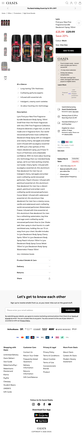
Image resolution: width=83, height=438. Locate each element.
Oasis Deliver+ (9, 358)
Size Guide (7, 362)
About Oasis (68, 352)
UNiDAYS (7, 388)
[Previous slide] (7, 8)
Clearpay (7, 381)
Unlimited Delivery (10, 355)
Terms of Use (48, 362)
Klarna (6, 374)
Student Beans (9, 385)
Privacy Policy (48, 352)
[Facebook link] (44, 404)
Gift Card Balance (30, 377)
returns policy (68, 134)
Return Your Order (30, 355)
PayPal (6, 378)
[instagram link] (33, 404)
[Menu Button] (3, 3)
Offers (10, 13)
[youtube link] (49, 404)
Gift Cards (7, 392)
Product (46, 372)
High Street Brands (29, 13)
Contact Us (28, 352)
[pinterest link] (39, 404)
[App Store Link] (41, 418)
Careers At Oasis (70, 355)
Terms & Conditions (51, 355)
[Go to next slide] (51, 48)
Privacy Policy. (25, 321)
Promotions (17, 13)
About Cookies (49, 359)
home (3, 13)
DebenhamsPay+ (10, 365)
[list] (32, 48)
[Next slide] (75, 8)
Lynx (58, 19)
